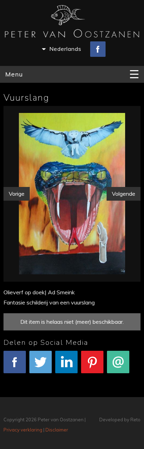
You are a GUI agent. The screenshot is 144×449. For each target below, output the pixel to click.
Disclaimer (56, 430)
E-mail (118, 378)
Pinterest (92, 378)
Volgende (123, 193)
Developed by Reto (120, 419)
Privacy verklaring (22, 430)
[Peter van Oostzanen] (72, 23)
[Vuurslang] (72, 192)
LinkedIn (66, 378)
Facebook (15, 378)
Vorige (16, 193)
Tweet (40, 378)
